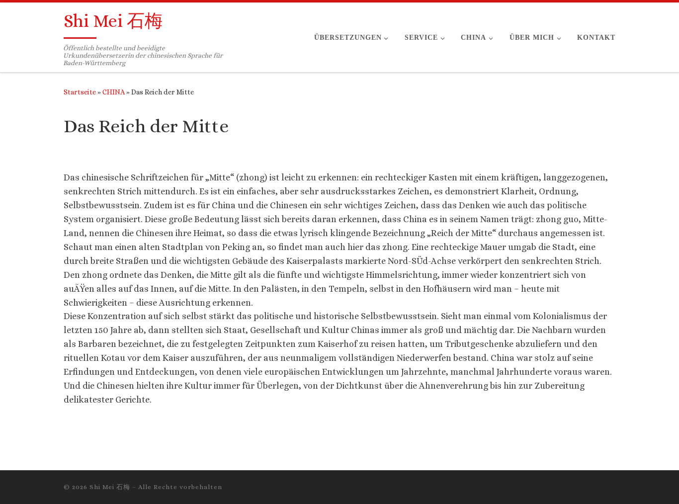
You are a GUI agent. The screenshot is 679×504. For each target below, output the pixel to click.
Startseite (80, 92)
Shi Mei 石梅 (109, 487)
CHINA (113, 92)
